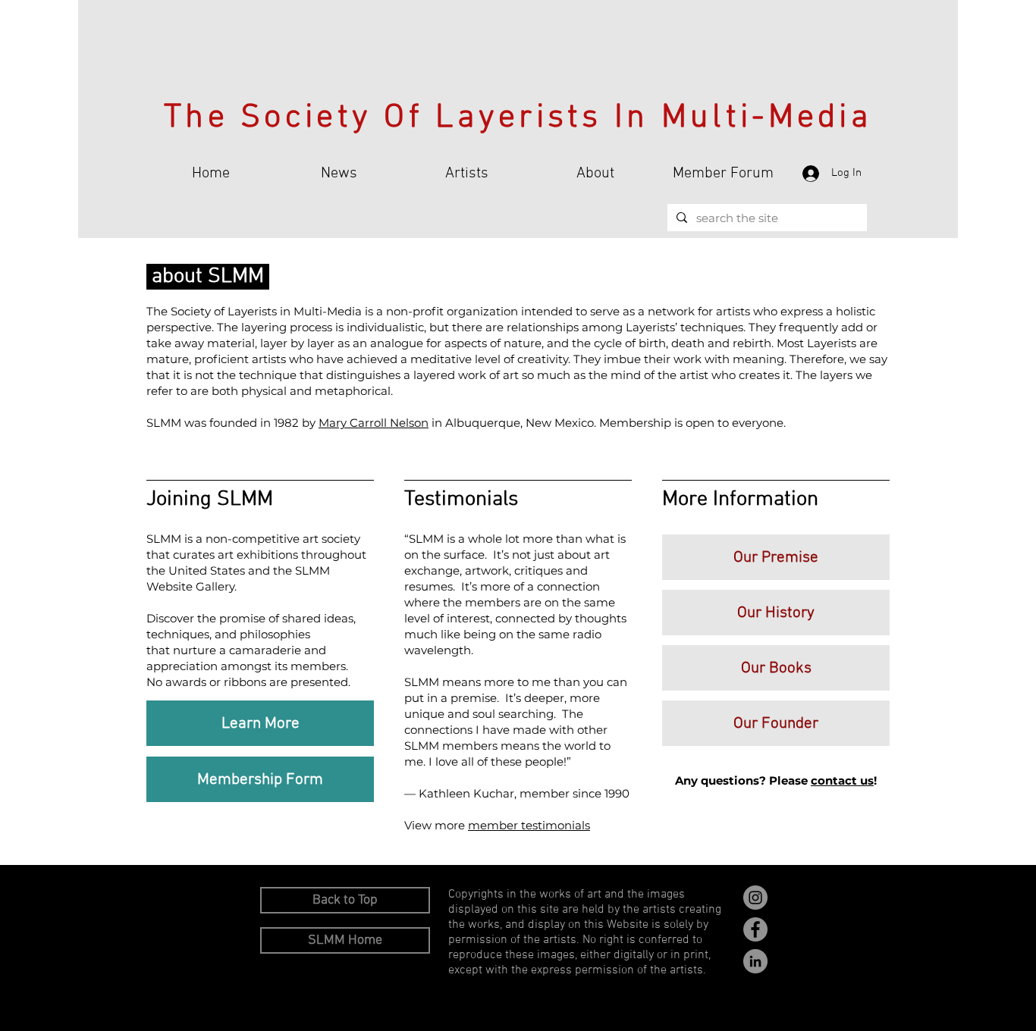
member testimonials (529, 825)
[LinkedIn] (755, 961)
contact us (842, 780)
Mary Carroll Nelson (374, 422)
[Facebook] (755, 929)
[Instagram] (755, 897)
